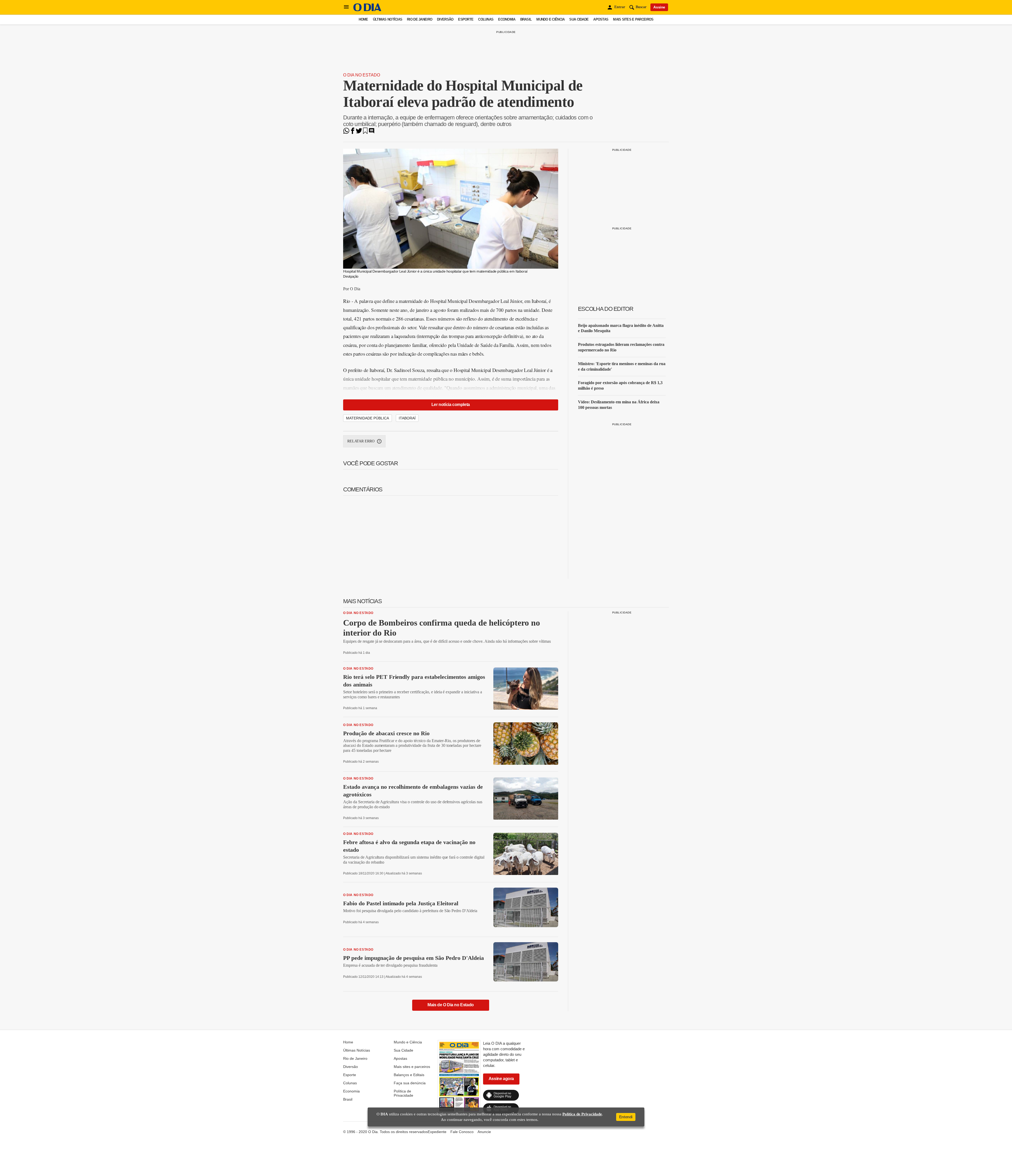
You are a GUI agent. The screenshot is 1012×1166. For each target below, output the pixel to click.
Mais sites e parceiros (633, 19)
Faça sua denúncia (410, 1083)
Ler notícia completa (450, 404)
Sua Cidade (578, 19)
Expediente (437, 1132)
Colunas (485, 19)
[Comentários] (371, 132)
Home (363, 19)
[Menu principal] (346, 7)
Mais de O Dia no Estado (450, 1005)
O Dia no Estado (361, 75)
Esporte (465, 19)
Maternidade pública (367, 418)
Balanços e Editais (409, 1075)
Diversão (445, 19)
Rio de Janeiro (419, 19)
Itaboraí (407, 418)
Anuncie (484, 1132)
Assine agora (501, 1078)
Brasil (526, 19)
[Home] (367, 10)
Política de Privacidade (403, 1093)
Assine (659, 7)
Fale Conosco (462, 1132)
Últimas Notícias (387, 19)
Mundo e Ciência (550, 19)
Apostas (600, 19)
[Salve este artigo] (365, 132)
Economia (506, 19)
